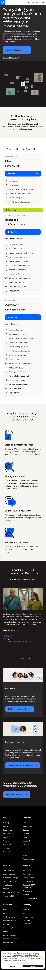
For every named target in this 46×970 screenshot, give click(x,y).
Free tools (6, 852)
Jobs (24, 913)
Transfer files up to (18, 198)
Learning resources (30, 898)
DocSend (26, 841)
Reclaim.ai (26, 848)
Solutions (6, 837)
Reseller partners (9, 935)
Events (5, 913)
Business (26, 830)
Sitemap (26, 895)
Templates (7, 848)
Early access (7, 844)
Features (6, 834)
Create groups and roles (17, 286)
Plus (24, 823)
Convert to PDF (8, 896)
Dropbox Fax (27, 852)
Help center (27, 870)
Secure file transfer (10, 881)
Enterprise (26, 834)
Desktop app (8, 823)
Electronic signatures (11, 892)
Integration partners (10, 939)
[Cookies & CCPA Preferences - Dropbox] (23, 960)
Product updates (29, 859)
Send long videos (9, 874)
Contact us (27, 874)
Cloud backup (8, 885)
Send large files (9, 870)
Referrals (6, 931)
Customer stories (9, 917)
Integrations (7, 830)
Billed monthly (13, 149)
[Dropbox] (2, 2)
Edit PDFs (6, 889)
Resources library (9, 920)
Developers (7, 924)
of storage (14, 185)
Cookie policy (28, 881)
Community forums (10, 928)
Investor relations (29, 917)
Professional (27, 826)
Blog (5, 910)
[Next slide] (29, 658)
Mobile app (7, 826)
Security (6, 841)
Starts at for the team (18, 249)
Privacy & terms (28, 878)
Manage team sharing (16, 282)
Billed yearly (31, 149)
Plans (25, 855)
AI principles (27, 891)
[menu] (43, 2)
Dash (25, 837)
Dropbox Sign (28, 844)
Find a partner (8, 942)
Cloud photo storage (10, 878)
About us (26, 910)
